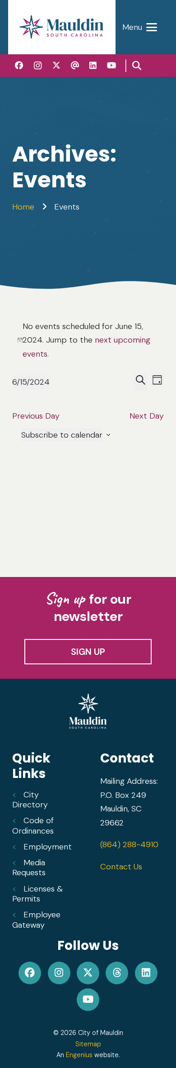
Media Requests (29, 867)
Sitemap (88, 1044)
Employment (47, 846)
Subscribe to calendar (61, 434)
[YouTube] (111, 65)
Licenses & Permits (37, 894)
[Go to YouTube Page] (88, 1000)
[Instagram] (37, 65)
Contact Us (121, 866)
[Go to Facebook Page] (30, 973)
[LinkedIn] (93, 65)
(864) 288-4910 (129, 844)
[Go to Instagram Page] (59, 973)
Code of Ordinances (33, 825)
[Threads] (74, 65)
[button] (139, 27)
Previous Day (36, 415)
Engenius (79, 1055)
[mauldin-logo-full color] (61, 27)
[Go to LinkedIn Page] (146, 973)
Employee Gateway (36, 919)
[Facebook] (19, 65)
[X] (56, 65)
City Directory (30, 800)
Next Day (147, 415)
